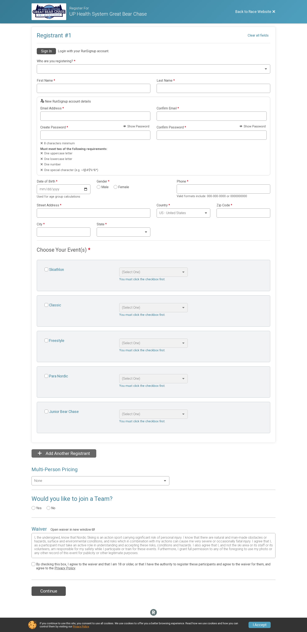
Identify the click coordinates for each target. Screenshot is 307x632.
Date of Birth (47, 181)
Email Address (52, 108)
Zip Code (224, 205)
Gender (103, 181)
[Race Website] (50, 11)
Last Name (166, 80)
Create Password (54, 127)
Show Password (138, 126)
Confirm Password (171, 127)
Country (163, 205)
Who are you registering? (56, 61)
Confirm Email (168, 108)
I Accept (259, 625)
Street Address (49, 205)
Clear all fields (258, 35)
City (41, 224)
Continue (48, 591)
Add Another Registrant (67, 453)
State (102, 224)
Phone (182, 181)
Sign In (46, 51)
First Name (46, 80)
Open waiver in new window (71, 530)
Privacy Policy (65, 568)
